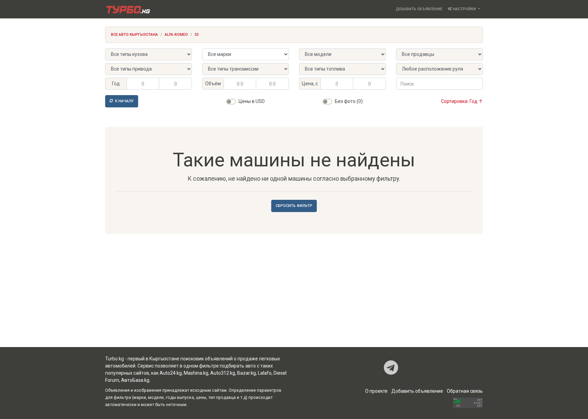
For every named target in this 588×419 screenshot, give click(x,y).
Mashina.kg (196, 373)
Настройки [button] (464, 9)
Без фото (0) (349, 101)
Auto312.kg (222, 373)
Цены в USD (252, 101)
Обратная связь (465, 391)
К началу (124, 101)
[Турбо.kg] (127, 9)
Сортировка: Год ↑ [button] (462, 101)
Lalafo (265, 373)
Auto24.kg (171, 373)
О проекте (376, 391)
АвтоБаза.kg (135, 380)
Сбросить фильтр (294, 206)
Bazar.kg (246, 373)
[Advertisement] (294, 292)
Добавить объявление (419, 9)
